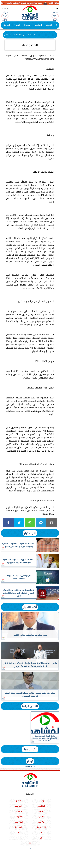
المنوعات (19, 816)
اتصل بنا (18, 827)
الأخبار (49, 25)
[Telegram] (40, 522)
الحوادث (27, 25)
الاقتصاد (39, 25)
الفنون (17, 25)
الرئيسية (41, 800)
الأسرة (41, 816)
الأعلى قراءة (30, 706)
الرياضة (7, 25)
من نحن (41, 822)
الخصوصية (41, 827)
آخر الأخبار (30, 533)
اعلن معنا (19, 822)
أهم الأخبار (30, 607)
